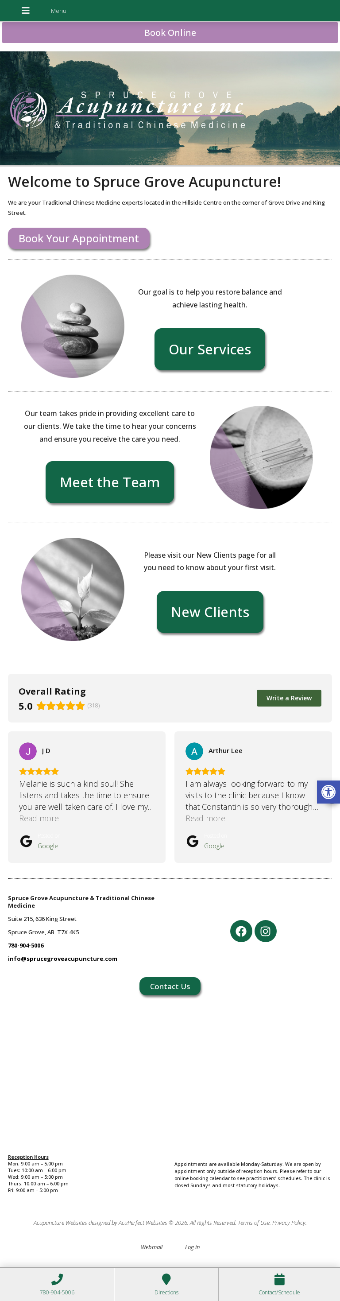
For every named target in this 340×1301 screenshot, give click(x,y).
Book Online (170, 33)
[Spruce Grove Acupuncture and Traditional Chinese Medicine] (170, 109)
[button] (328, 792)
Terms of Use (254, 1223)
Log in (192, 1247)
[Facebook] (241, 931)
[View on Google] (28, 751)
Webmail (151, 1247)
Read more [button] (39, 818)
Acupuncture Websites (60, 1223)
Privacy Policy (288, 1223)
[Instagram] (266, 931)
